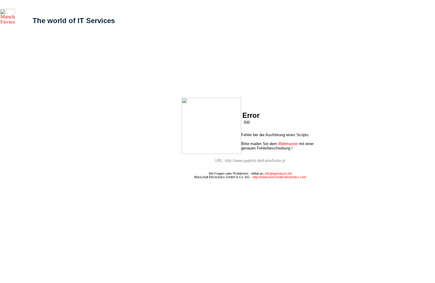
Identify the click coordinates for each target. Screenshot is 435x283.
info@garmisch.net (278, 173)
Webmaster (288, 144)
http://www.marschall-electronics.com (279, 177)
